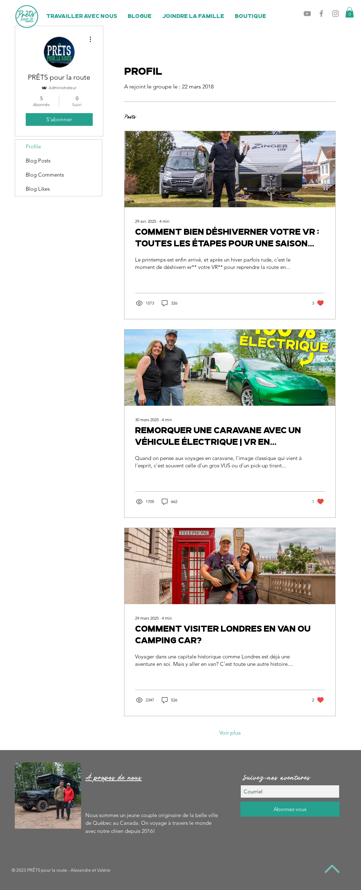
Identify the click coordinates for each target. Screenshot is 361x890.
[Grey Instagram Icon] (335, 13)
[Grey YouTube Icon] (307, 13)
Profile (33, 146)
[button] (349, 12)
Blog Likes (38, 188)
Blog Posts (38, 160)
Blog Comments (45, 174)
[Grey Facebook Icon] (321, 13)
